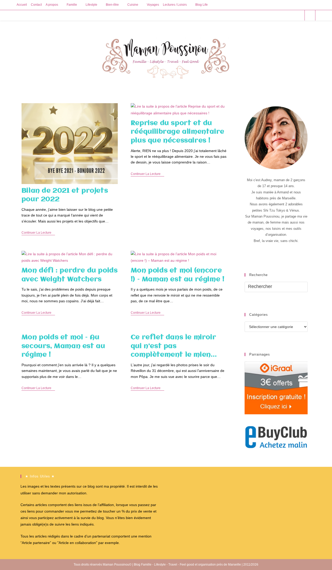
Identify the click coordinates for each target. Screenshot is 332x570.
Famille (72, 4)
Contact (36, 4)
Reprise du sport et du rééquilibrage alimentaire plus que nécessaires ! (177, 132)
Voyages (153, 4)
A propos (52, 4)
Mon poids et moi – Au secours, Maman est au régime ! (63, 346)
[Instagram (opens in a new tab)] (291, 15)
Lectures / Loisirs (175, 4)
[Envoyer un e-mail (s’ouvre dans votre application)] (298, 15)
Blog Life (201, 4)
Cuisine (132, 4)
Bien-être (112, 4)
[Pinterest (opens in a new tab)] (284, 15)
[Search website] (310, 15)
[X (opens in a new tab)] (270, 15)
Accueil (22, 4)
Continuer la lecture (38, 233)
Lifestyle (91, 4)
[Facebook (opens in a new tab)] (277, 15)
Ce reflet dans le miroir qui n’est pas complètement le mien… (174, 346)
